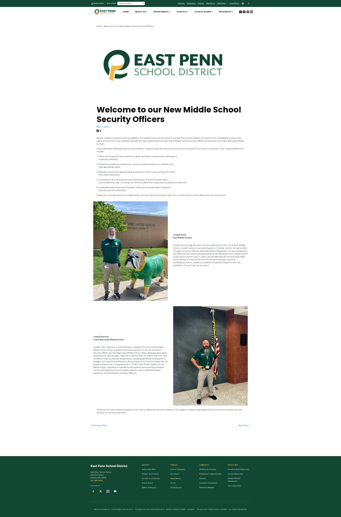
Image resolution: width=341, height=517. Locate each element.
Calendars (181, 3)
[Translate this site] (243, 3)
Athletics (201, 3)
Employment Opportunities (210, 474)
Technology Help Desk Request (150, 509)
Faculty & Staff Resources (238, 469)
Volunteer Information (208, 483)
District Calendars (177, 469)
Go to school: (111, 3)
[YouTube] (251, 12)
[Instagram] (248, 12)
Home (126, 11)
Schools (182, 11)
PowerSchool (234, 3)
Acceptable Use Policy (122, 509)
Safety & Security (149, 487)
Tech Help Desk (234, 486)
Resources (225, 11)
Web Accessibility (102, 509)
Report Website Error (176, 509)
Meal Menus (210, 3)
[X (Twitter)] (244, 12)
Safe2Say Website (206, 487)
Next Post (244, 425)
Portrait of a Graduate (151, 478)
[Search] (248, 3)
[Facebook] (240, 12)
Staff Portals (221, 3)
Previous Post (98, 425)
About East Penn (149, 469)
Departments (161, 11)
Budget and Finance (150, 474)
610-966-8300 (97, 480)
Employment (191, 3)
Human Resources (235, 474)
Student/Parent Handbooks (234, 479)
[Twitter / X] (100, 131)
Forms (173, 483)
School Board (203, 11)
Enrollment (174, 474)
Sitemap (190, 509)
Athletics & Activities (207, 469)
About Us (140, 11)
